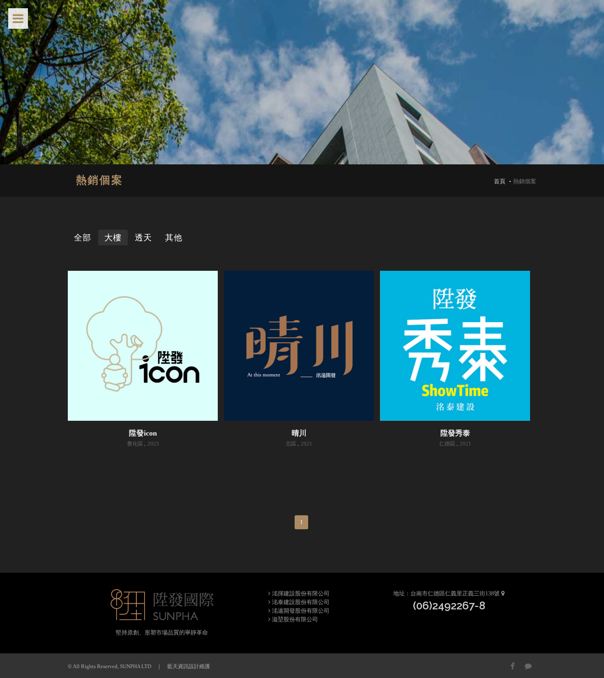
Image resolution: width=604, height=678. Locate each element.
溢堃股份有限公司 (294, 619)
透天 (143, 237)
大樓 (113, 237)
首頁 (499, 181)
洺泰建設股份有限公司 (300, 602)
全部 (82, 237)
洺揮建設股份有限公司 (300, 593)
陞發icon (143, 433)
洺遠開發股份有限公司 (300, 611)
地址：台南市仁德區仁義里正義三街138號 (447, 593)
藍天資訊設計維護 (188, 666)
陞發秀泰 (455, 433)
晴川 (299, 433)
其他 (173, 237)
